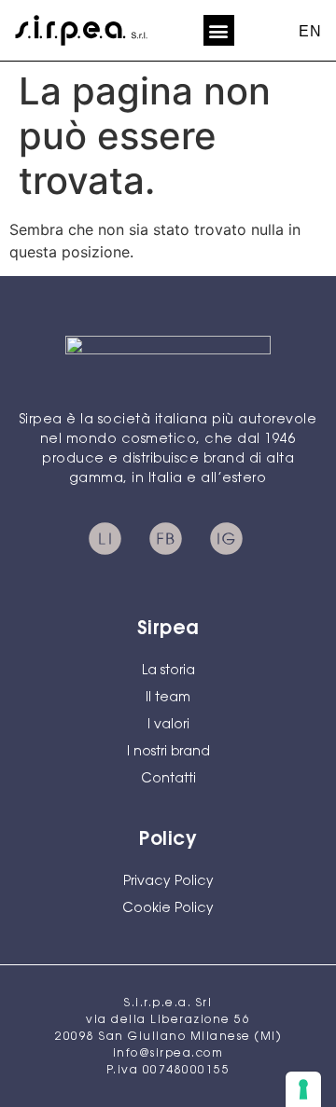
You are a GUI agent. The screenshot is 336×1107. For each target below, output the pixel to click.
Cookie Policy (168, 909)
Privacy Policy (168, 882)
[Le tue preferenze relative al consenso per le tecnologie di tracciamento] (303, 1089)
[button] (218, 30)
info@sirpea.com (168, 1053)
